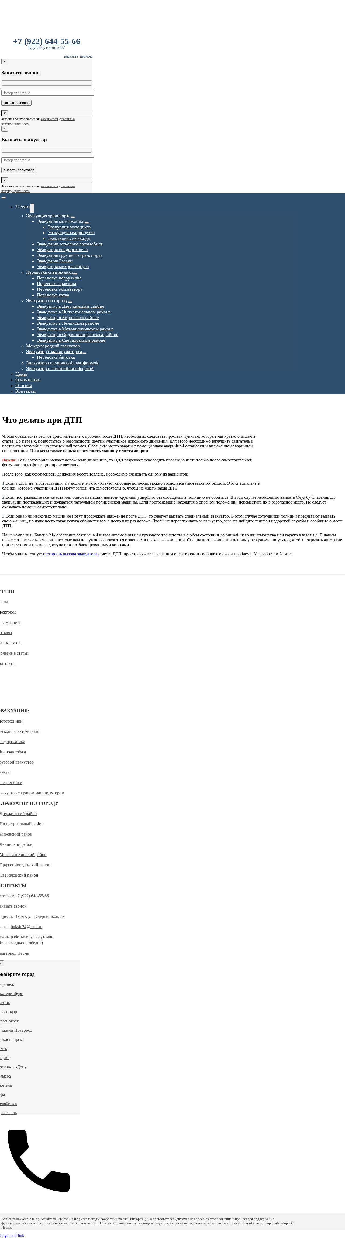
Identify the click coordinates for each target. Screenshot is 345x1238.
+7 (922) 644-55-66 (46, 41)
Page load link (12, 1235)
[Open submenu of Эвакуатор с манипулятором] (84, 353)
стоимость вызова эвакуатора (70, 554)
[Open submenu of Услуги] (32, 208)
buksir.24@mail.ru (26, 926)
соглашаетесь (49, 119)
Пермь (23, 953)
